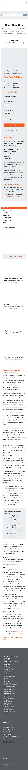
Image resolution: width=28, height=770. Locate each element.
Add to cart (14, 125)
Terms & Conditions (8, 669)
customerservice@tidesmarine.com (11, 736)
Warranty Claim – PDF (9, 691)
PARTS (4, 222)
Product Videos (7, 703)
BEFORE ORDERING (7, 210)
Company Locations (8, 700)
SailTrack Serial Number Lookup (11, 708)
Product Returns (8, 681)
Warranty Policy (7, 671)
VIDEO (4, 225)
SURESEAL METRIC (7, 220)
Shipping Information (9, 668)
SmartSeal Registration (9, 686)
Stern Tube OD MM (9, 101)
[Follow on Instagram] (4, 742)
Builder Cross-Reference (9, 696)
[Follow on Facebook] (13, 742)
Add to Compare (19, 131)
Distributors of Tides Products (11, 661)
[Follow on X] (10, 742)
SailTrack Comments (8, 683)
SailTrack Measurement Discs (10, 684)
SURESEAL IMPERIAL (7, 217)
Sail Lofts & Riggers (8, 704)
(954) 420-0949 (8, 731)
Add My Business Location (10, 676)
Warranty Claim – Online (9, 689)
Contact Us (6, 678)
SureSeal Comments (8, 688)
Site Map (6, 713)
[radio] (6, 105)
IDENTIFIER (5, 212)
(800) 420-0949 (10, 729)
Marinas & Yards (8, 701)
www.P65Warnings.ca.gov (13, 196)
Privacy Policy (7, 663)
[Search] (25, 15)
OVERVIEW (5, 207)
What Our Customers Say (10, 672)
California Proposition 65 (9, 698)
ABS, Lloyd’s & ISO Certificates (11, 656)
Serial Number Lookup (9, 706)
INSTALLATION (6, 215)
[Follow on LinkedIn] (7, 742)
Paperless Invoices (8, 679)
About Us (6, 695)
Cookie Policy (7, 658)
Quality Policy (7, 664)
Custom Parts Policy (8, 659)
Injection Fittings (8, 110)
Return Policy (7, 666)
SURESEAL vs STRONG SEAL (9, 227)
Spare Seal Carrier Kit (16, 413)
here (6, 33)
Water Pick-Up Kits (18, 631)
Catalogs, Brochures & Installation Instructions (9, 710)
